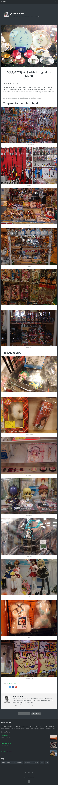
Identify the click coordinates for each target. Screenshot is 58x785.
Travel (14, 683)
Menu (4, 1)
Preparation (20, 762)
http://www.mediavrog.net (27, 705)
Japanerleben (26, 14)
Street (41, 762)
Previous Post (24, 714)
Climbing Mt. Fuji (5, 735)
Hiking (3, 762)
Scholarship (9, 683)
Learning (9, 762)
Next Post (36, 714)
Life (14, 762)
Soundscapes (35, 762)
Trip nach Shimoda (6, 751)
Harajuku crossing (6, 743)
